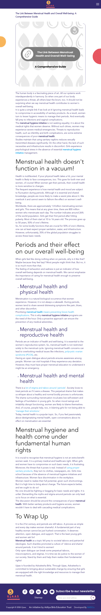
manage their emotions (27, 411)
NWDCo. (91, 607)
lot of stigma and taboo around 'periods (45, 388)
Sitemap (38, 598)
